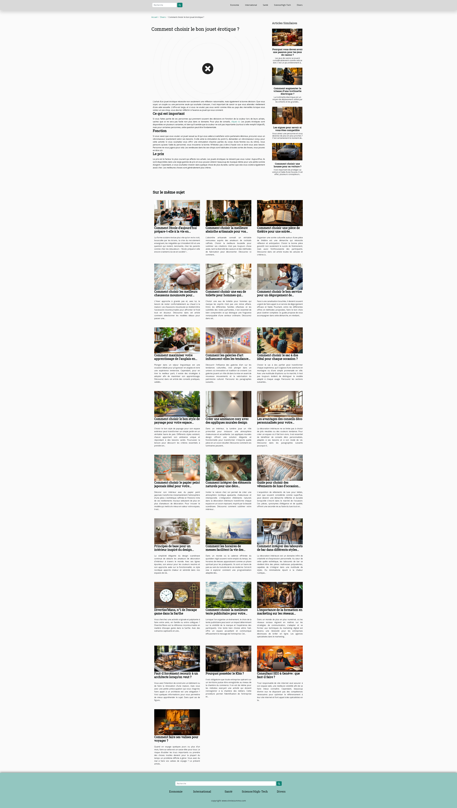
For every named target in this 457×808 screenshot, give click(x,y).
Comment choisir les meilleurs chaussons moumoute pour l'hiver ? (175, 295)
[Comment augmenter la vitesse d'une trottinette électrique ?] (287, 76)
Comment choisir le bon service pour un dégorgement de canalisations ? (279, 295)
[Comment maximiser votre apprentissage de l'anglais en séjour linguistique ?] (177, 340)
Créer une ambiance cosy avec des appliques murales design (227, 420)
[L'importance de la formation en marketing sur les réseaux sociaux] (280, 594)
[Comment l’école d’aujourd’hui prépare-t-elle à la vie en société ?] (177, 213)
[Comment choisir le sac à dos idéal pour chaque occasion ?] (280, 340)
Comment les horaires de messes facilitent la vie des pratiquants (224, 549)
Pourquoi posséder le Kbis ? (225, 673)
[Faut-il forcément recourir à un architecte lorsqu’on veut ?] (177, 658)
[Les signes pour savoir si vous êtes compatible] (287, 115)
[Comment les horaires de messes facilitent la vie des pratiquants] (228, 531)
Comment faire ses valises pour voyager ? (176, 738)
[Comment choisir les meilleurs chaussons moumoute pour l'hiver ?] (177, 276)
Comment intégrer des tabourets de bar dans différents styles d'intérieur (280, 549)
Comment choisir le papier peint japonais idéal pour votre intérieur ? (177, 486)
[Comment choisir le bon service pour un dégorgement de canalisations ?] (280, 276)
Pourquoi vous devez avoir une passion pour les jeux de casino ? (287, 52)
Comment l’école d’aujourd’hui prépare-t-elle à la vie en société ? (175, 231)
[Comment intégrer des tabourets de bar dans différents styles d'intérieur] (280, 531)
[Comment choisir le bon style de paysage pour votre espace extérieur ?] (177, 404)
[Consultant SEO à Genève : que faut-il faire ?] (280, 658)
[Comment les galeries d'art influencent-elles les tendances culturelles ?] (228, 340)
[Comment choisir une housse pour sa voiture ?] (287, 151)
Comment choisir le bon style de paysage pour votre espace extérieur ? (177, 422)
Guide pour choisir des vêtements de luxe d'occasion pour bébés (277, 486)
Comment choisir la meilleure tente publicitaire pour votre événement (227, 613)
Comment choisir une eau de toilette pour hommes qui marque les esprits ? (226, 295)
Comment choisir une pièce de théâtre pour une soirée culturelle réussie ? (278, 231)
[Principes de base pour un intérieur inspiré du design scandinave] (177, 531)
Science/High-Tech (282, 5)
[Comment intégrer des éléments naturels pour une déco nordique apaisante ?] (228, 467)
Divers (300, 5)
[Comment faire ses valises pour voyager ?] (177, 722)
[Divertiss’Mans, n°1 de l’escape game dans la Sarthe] (177, 594)
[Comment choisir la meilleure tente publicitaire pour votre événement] (228, 594)
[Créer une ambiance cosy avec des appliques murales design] (228, 404)
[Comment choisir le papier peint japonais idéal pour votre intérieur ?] (177, 467)
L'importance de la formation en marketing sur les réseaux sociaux (279, 613)
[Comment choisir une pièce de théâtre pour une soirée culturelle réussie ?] (280, 213)
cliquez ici (235, 121)
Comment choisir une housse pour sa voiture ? (287, 165)
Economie (234, 5)
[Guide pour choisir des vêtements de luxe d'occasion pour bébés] (280, 467)
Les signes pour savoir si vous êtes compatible (287, 129)
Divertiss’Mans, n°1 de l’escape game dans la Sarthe (175, 611)
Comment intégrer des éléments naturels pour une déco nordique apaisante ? (228, 486)
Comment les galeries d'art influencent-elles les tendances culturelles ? (228, 358)
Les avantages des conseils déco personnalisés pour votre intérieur (279, 422)
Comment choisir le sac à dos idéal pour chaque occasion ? (277, 357)
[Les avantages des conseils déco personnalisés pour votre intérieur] (280, 404)
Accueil (154, 17)
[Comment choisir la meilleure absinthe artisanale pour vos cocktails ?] (228, 213)
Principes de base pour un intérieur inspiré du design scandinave (173, 549)
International (251, 5)
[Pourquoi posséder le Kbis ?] (228, 658)
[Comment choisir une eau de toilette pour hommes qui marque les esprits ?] (228, 276)
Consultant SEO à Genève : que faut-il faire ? (278, 675)
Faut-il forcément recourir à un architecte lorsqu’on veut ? (176, 675)
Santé (265, 5)
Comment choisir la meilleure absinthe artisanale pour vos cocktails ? (227, 231)
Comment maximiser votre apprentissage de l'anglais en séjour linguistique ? (174, 358)
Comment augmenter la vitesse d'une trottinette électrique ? (287, 91)
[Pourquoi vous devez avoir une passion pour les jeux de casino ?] (287, 37)
